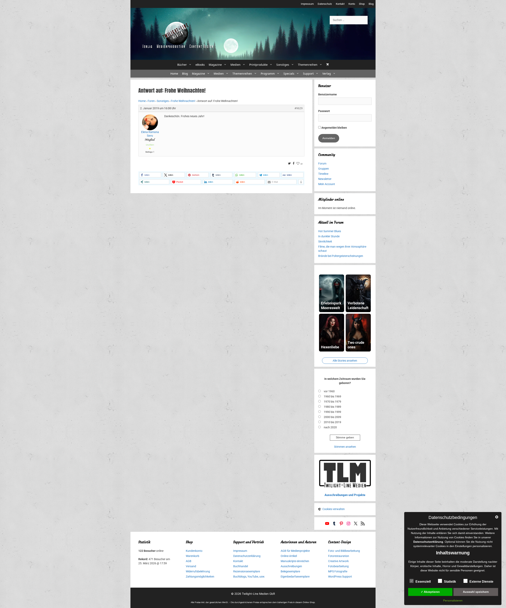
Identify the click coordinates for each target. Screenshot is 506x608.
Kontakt (340, 3)
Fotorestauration (338, 556)
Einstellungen (463, 546)
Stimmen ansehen (345, 446)
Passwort (324, 111)
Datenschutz (325, 3)
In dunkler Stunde (329, 236)
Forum (322, 163)
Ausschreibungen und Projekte (345, 495)
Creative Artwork (338, 561)
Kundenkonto (194, 550)
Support (308, 73)
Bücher (182, 64)
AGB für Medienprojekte (295, 550)
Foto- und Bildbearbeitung (344, 550)
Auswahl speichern (476, 591)
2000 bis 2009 (332, 417)
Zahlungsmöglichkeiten (200, 576)
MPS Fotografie (337, 571)
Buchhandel (240, 566)
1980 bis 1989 (332, 406)
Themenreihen (307, 64)
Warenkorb (192, 556)
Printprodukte (258, 64)
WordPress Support (340, 576)
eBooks (200, 64)
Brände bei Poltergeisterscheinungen (340, 255)
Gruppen (323, 168)
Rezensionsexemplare (246, 571)
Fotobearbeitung (338, 566)
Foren (151, 101)
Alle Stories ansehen (345, 360)
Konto (351, 3)
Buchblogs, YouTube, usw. (249, 576)
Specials (288, 73)
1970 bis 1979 (332, 401)
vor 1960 (329, 391)
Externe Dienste (481, 581)
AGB (188, 561)
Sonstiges (282, 64)
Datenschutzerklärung (247, 556)
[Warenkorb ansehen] (327, 65)
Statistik (450, 581)
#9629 (299, 108)
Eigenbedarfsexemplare (295, 576)
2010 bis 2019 (332, 422)
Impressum (307, 3)
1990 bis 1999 (332, 411)
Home (174, 73)
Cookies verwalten (333, 509)
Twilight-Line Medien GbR (258, 593)
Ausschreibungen (291, 566)
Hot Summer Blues (329, 231)
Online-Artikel (289, 556)
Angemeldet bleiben (334, 127)
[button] (150, 174)
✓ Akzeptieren (430, 591)
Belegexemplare (290, 571)
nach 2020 (330, 427)
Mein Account (326, 184)
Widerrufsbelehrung (198, 571)
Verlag (326, 73)
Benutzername (327, 94)
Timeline (323, 173)
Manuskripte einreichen (295, 561)
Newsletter (324, 178)
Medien (235, 64)
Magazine (215, 64)
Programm (268, 73)
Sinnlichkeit (325, 241)
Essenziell (423, 581)
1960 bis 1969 (332, 396)
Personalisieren (453, 600)
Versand (191, 566)
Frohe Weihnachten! (183, 101)
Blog (371, 3)
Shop (362, 3)
